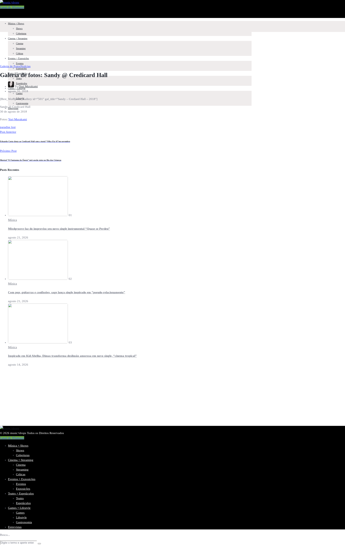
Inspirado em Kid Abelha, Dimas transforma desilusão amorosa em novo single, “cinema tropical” (72, 355)
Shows (19, 28)
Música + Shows (16, 23)
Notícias (25, 66)
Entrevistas (15, 527)
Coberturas (21, 33)
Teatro (19, 78)
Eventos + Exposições (18, 58)
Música (12, 220)
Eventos (20, 63)
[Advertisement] (120, 398)
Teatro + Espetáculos (21, 493)
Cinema (19, 43)
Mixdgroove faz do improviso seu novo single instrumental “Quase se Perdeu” (59, 228)
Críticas (19, 53)
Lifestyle (21, 517)
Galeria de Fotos (10, 66)
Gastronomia (22, 103)
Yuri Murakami (28, 86)
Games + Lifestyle (19, 507)
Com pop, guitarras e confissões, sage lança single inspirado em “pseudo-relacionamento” (66, 292)
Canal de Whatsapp (12, 7)
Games (20, 512)
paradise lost (8, 127)
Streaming (21, 48)
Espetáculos (23, 503)
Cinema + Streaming (17, 38)
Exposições (23, 488)
